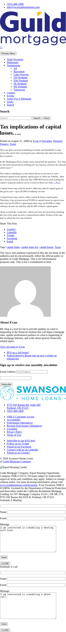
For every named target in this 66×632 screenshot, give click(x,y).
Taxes (13, 144)
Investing (47, 141)
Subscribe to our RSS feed (21, 440)
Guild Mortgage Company (17, 461)
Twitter (10, 235)
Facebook (12, 238)
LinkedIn (12, 232)
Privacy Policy (14, 431)
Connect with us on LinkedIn (22, 449)
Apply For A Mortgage (19, 98)
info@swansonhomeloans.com (23, 7)
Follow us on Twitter (18, 443)
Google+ (11, 229)
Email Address (8, 371)
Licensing (12, 428)
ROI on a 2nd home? (18, 352)
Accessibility (13, 419)
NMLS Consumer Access (20, 416)
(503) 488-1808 (15, 4)
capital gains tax (29, 247)
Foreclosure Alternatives (20, 422)
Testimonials (13, 65)
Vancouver (19, 89)
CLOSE (5, 563)
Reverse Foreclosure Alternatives (24, 425)
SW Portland (20, 77)
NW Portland (21, 80)
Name (3, 512)
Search (10, 104)
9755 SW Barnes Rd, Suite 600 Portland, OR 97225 (23, 406)
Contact (11, 92)
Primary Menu (8, 53)
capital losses (46, 247)
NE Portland (20, 86)
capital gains (13, 247)
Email (10, 241)
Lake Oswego (21, 74)
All (15, 68)
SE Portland (20, 83)
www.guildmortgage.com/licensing (18, 485)
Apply (10, 101)
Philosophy (13, 62)
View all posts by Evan (12, 346)
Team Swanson (15, 59)
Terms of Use (14, 434)
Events (10, 95)
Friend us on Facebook (19, 446)
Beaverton (19, 71)
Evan (36, 141)
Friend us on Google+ (18, 452)
